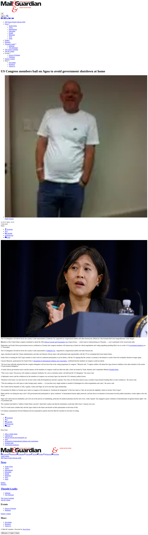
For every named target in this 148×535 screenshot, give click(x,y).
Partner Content (6, 514)
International (9, 470)
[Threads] (6, 18)
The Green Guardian (7, 498)
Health (7, 474)
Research (8, 524)
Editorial (7, 493)
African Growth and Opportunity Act (56, 342)
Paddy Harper (9, 219)
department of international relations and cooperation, (50, 361)
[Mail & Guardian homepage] (74, 7)
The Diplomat (9, 495)
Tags (2, 456)
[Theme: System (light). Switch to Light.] (3, 16)
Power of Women (10, 508)
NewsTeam (26, 529)
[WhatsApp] (11, 18)
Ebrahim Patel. (114, 369)
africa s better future (11, 434)
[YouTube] (13, 18)
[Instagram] (3, 18)
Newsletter (8, 522)
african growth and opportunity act (16, 437)
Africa (7, 468)
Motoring (8, 475)
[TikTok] (8, 18)
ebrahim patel (9, 443)
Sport (6, 479)
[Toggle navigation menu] (2, 14)
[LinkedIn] (5, 18)
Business (3, 484)
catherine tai (8, 436)
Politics (3, 482)
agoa (6, 439)
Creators (6, 456)
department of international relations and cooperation (21, 441)
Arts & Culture (5, 500)
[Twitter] (9, 18)
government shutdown (136, 345)
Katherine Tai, (51, 351)
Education (8, 472)
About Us (8, 526)
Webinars (8, 510)
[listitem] (5, 454)
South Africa (9, 466)
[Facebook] (1, 18)
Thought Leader (9, 488)
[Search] (7, 16)
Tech (6, 477)
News (3, 462)
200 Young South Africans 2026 (11, 458)
